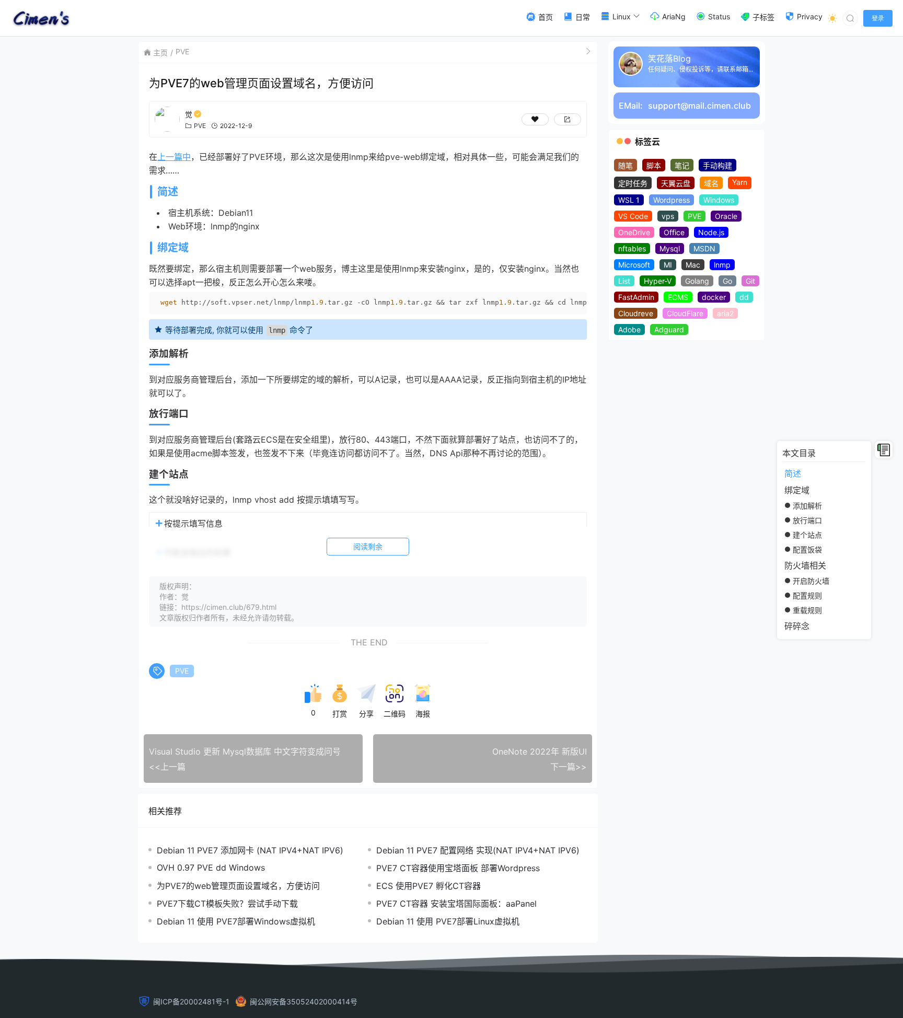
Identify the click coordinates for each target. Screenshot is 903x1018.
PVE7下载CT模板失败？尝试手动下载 (227, 903)
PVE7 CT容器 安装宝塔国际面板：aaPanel (456, 903)
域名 (711, 183)
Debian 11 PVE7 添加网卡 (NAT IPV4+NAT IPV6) (250, 850)
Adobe (629, 329)
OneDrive (634, 232)
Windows (718, 199)
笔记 (682, 165)
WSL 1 (629, 199)
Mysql (669, 248)
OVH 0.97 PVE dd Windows (211, 867)
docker (714, 297)
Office (674, 232)
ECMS (678, 297)
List (624, 280)
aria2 (725, 313)
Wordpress (671, 199)
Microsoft (634, 264)
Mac (693, 264)
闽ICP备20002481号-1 (191, 1001)
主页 (160, 52)
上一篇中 (174, 157)
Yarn (739, 182)
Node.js (711, 232)
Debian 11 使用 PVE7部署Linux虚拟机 (447, 921)
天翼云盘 (675, 183)
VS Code (633, 216)
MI (668, 264)
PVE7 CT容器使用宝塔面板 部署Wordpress (458, 868)
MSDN (704, 248)
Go (727, 280)
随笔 (625, 165)
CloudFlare (685, 313)
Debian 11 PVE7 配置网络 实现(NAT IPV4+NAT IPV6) (478, 850)
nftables (632, 248)
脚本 (653, 165)
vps (668, 216)
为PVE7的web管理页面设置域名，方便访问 (238, 886)
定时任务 (632, 183)
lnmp (722, 264)
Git (750, 280)
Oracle (726, 216)
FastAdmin (636, 297)
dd (744, 297)
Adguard (669, 329)
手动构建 (717, 165)
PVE (182, 51)
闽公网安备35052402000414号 (303, 1001)
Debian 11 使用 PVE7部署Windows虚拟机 (236, 921)
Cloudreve (635, 313)
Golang (697, 280)
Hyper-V (658, 280)
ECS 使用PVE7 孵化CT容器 (428, 886)
